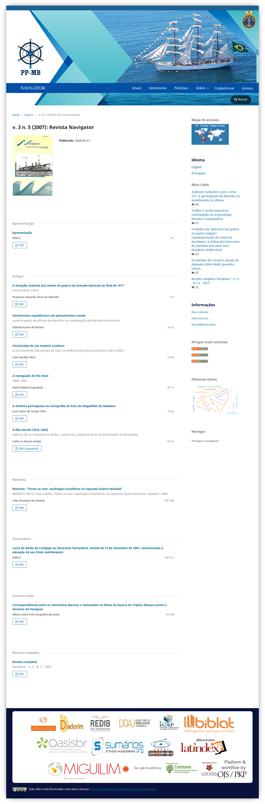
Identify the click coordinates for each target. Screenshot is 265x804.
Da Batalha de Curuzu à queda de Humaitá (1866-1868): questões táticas (215, 264)
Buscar (242, 99)
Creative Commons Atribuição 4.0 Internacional (123, 789)
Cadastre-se (224, 88)
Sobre (201, 88)
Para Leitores (200, 312)
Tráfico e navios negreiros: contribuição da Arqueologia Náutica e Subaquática (211, 215)
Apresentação (22, 233)
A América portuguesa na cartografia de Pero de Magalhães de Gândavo (64, 406)
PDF (21, 245)
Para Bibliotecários (204, 324)
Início (16, 115)
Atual (136, 88)
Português (199, 173)
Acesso (247, 88)
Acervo (29, 115)
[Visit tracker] (210, 144)
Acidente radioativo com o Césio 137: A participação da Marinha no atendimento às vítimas (216, 196)
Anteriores (158, 88)
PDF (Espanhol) (28, 448)
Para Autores (200, 318)
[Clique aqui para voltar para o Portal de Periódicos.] (35, 57)
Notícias (181, 88)
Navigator (32, 88)
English (197, 167)
